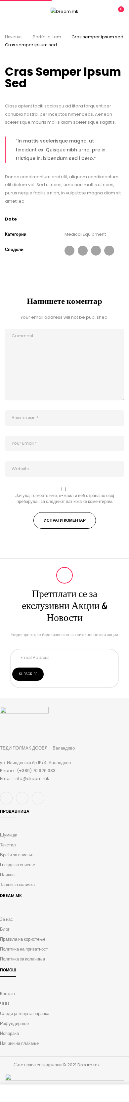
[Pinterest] (109, 251)
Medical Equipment (85, 234)
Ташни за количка (17, 884)
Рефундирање (14, 1023)
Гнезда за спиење (17, 865)
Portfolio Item (47, 37)
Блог (5, 929)
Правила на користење (22, 939)
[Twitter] (83, 251)
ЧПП (4, 1003)
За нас (6, 919)
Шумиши (8, 835)
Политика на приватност (24, 949)
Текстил (8, 845)
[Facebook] (69, 251)
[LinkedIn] (96, 251)
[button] (118, 12)
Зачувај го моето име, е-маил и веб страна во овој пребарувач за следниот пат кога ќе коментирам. (64, 499)
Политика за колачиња (22, 959)
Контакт (8, 994)
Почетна (13, 37)
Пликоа (7, 875)
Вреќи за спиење (16, 855)
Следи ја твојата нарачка (24, 1013)
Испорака (9, 1033)
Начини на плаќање (19, 1043)
